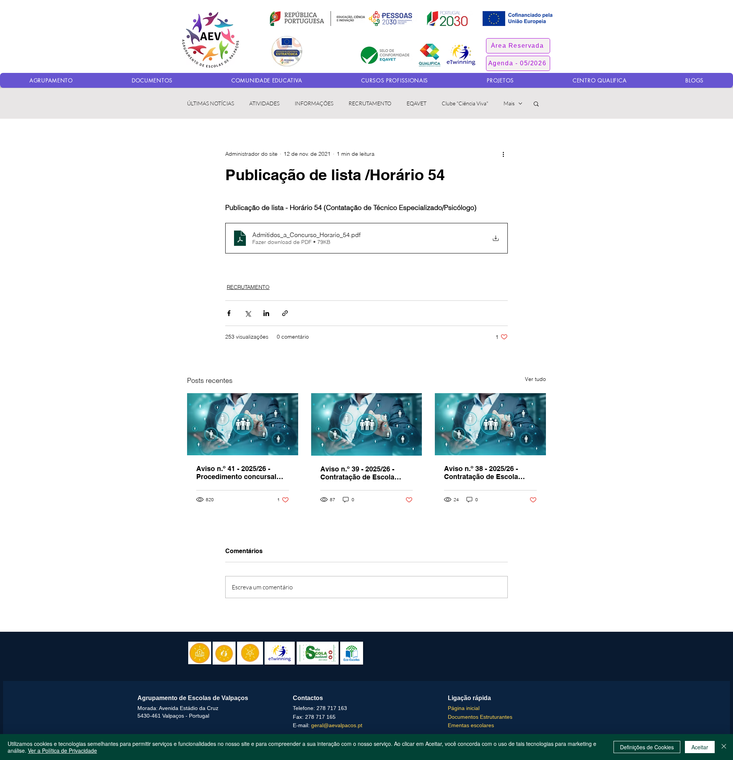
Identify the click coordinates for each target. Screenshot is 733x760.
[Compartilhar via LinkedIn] (266, 313)
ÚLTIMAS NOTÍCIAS (210, 103)
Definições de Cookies (647, 747)
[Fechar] (723, 747)
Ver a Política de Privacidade (62, 750)
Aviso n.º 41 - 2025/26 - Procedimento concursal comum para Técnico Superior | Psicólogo (236, 473)
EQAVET (416, 103)
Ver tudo (535, 379)
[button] (518, 45)
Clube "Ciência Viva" (465, 103)
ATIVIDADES (264, 103)
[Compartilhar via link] (285, 313)
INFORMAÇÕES (314, 103)
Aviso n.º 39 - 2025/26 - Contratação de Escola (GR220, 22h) (357, 473)
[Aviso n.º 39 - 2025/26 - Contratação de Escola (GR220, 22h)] (366, 424)
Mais (509, 103)
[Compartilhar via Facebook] (228, 313)
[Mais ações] (503, 153)
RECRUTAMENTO (370, 103)
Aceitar (699, 747)
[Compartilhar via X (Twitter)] (247, 313)
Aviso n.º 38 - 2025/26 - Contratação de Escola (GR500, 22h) (481, 473)
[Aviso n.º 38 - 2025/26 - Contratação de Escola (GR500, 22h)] (490, 424)
